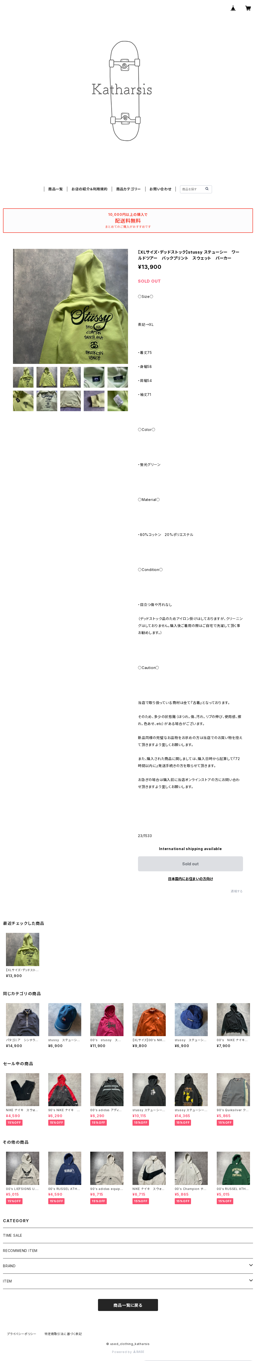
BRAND (9, 1266)
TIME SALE (12, 1235)
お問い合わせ (161, 189)
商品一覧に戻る (128, 1305)
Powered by (122, 1352)
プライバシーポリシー (21, 1334)
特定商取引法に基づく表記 (63, 1334)
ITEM (7, 1281)
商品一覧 (55, 189)
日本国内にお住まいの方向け (190, 879)
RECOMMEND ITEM (20, 1250)
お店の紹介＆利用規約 (90, 189)
